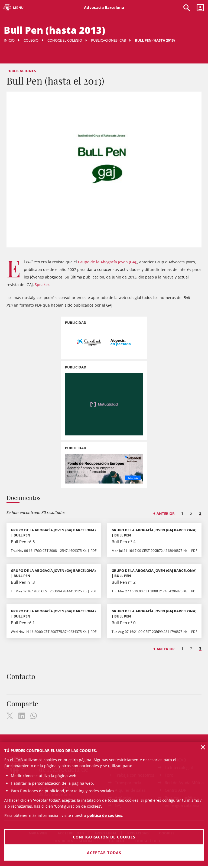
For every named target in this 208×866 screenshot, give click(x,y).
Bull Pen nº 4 (124, 541)
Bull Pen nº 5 (23, 541)
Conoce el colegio (64, 40)
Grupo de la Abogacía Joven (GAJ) (107, 261)
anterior (166, 513)
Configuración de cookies (104, 837)
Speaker (42, 284)
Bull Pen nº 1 (23, 622)
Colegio (31, 40)
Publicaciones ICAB (108, 40)
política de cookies (104, 815)
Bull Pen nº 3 (23, 582)
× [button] (203, 747)
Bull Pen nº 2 (124, 582)
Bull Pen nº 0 (124, 622)
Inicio (9, 40)
